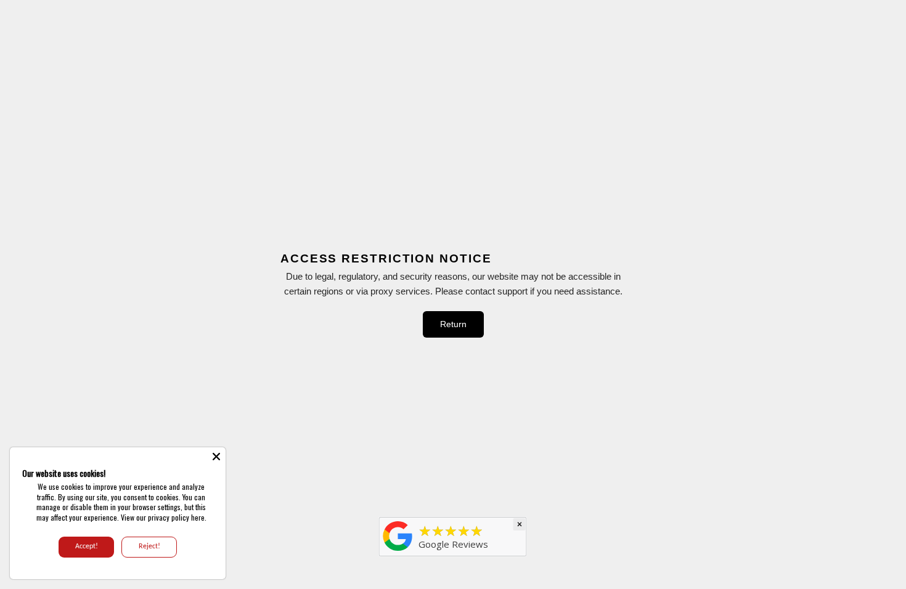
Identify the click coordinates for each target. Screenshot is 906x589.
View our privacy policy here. (163, 517)
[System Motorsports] (398, 551)
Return (453, 324)
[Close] (216, 456)
